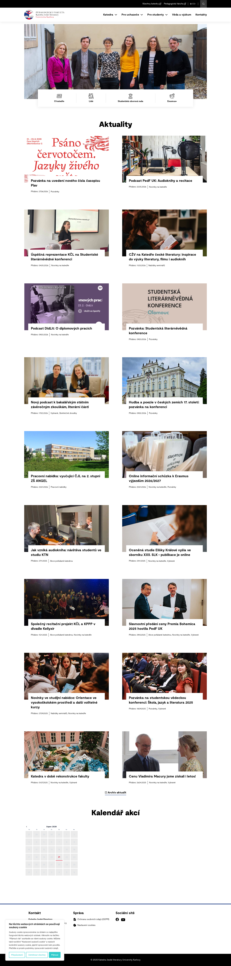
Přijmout (54, 955)
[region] (34, 940)
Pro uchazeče (130, 14)
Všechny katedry (150, 4)
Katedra (108, 14)
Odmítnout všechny (37, 955)
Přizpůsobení (17, 955)
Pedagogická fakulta (173, 4)
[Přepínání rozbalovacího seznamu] (116, 14)
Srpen (48, 827)
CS (193, 4)
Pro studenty (155, 14)
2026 (54, 827)
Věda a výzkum (181, 14)
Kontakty (201, 14)
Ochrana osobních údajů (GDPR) (93, 919)
